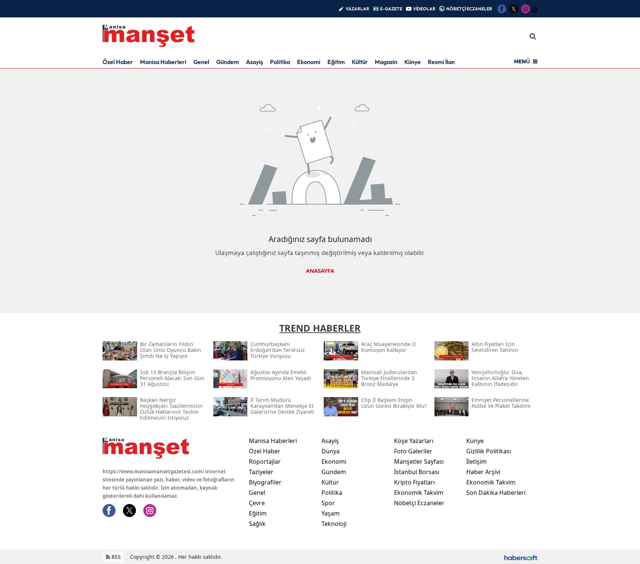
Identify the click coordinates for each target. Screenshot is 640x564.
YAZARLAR (357, 8)
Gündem (227, 62)
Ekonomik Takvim (418, 493)
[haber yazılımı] (520, 557)
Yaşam (330, 513)
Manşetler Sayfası (419, 461)
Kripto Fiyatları (414, 482)
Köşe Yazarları (413, 441)
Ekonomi (308, 62)
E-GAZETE (391, 8)
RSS (115, 556)
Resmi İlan (441, 62)
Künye (412, 62)
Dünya (330, 451)
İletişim (476, 461)
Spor (328, 503)
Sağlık (257, 524)
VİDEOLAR (424, 8)
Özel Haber (118, 62)
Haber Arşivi (483, 472)
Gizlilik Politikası (488, 451)
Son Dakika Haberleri (496, 493)
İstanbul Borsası (416, 472)
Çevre (257, 503)
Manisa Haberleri (163, 62)
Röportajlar (265, 461)
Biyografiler (265, 482)
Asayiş (254, 62)
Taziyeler (261, 472)
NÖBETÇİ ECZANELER (469, 8)
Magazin (386, 62)
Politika (280, 62)
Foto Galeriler (413, 451)
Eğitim (336, 62)
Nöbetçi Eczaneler (419, 503)
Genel (201, 62)
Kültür (360, 62)
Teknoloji (334, 524)
